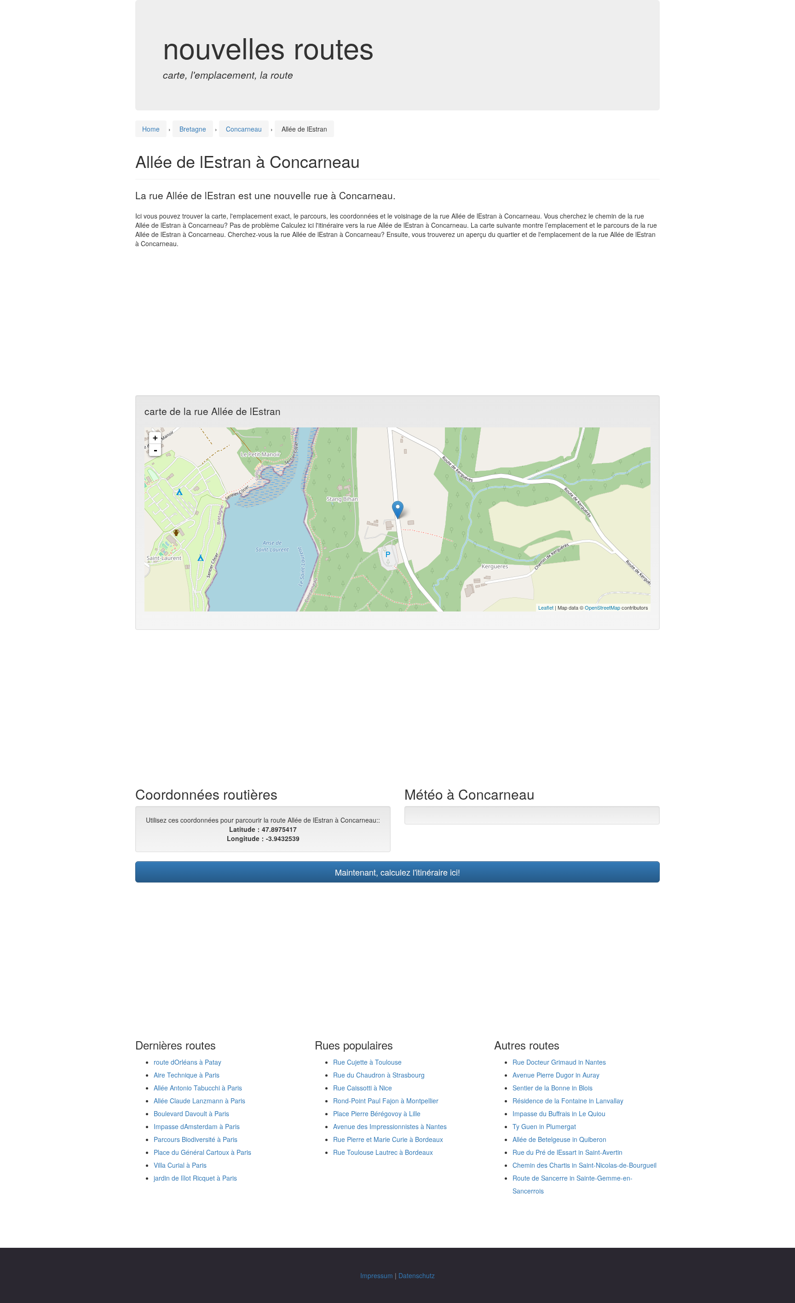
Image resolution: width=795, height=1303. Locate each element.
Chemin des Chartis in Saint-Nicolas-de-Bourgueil (585, 1165)
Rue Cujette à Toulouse (367, 1062)
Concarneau (244, 128)
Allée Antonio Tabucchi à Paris (198, 1087)
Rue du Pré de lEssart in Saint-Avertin (567, 1152)
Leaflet (545, 607)
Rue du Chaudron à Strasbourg (379, 1074)
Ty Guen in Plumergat (544, 1126)
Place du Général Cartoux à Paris (202, 1152)
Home (151, 128)
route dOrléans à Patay (187, 1062)
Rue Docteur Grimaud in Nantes (559, 1062)
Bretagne (192, 128)
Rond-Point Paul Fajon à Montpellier (385, 1100)
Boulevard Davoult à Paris (191, 1113)
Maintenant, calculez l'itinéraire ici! (397, 872)
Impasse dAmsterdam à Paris (197, 1126)
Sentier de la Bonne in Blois (553, 1087)
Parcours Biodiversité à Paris (195, 1139)
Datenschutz (416, 1275)
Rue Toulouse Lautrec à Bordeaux (383, 1152)
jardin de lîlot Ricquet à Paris (195, 1177)
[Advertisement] (397, 321)
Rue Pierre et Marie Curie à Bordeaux (388, 1139)
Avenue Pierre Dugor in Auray (556, 1074)
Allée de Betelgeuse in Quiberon (559, 1139)
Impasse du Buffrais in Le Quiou (559, 1113)
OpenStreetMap (602, 607)
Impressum (376, 1275)
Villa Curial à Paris (180, 1165)
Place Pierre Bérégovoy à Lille (377, 1113)
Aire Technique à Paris (186, 1074)
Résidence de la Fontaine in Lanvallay (568, 1100)
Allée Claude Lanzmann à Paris (199, 1100)
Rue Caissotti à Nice (362, 1087)
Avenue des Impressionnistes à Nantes (390, 1126)
